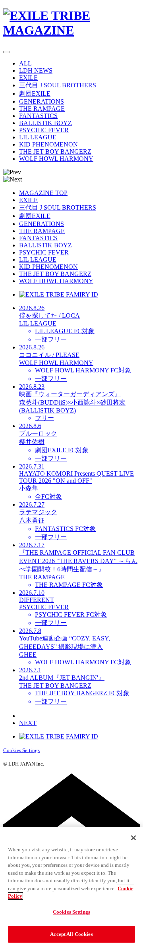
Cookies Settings (21, 750)
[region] (71, 888)
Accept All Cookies (71, 934)
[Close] (133, 838)
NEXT (28, 722)
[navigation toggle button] (6, 52)
